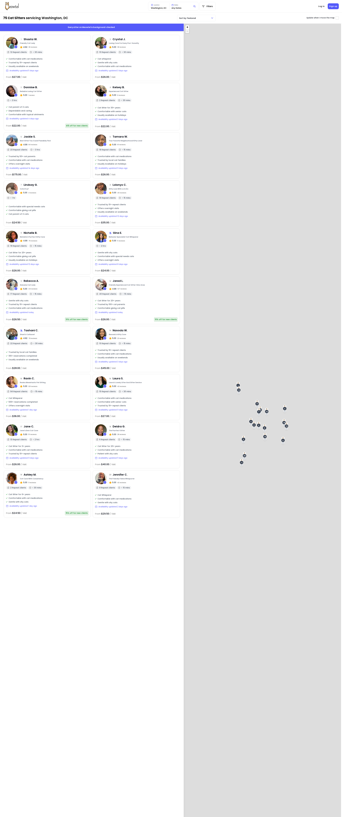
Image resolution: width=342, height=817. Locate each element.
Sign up (333, 6)
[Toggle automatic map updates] (337, 18)
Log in (321, 6)
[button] (284, 408)
